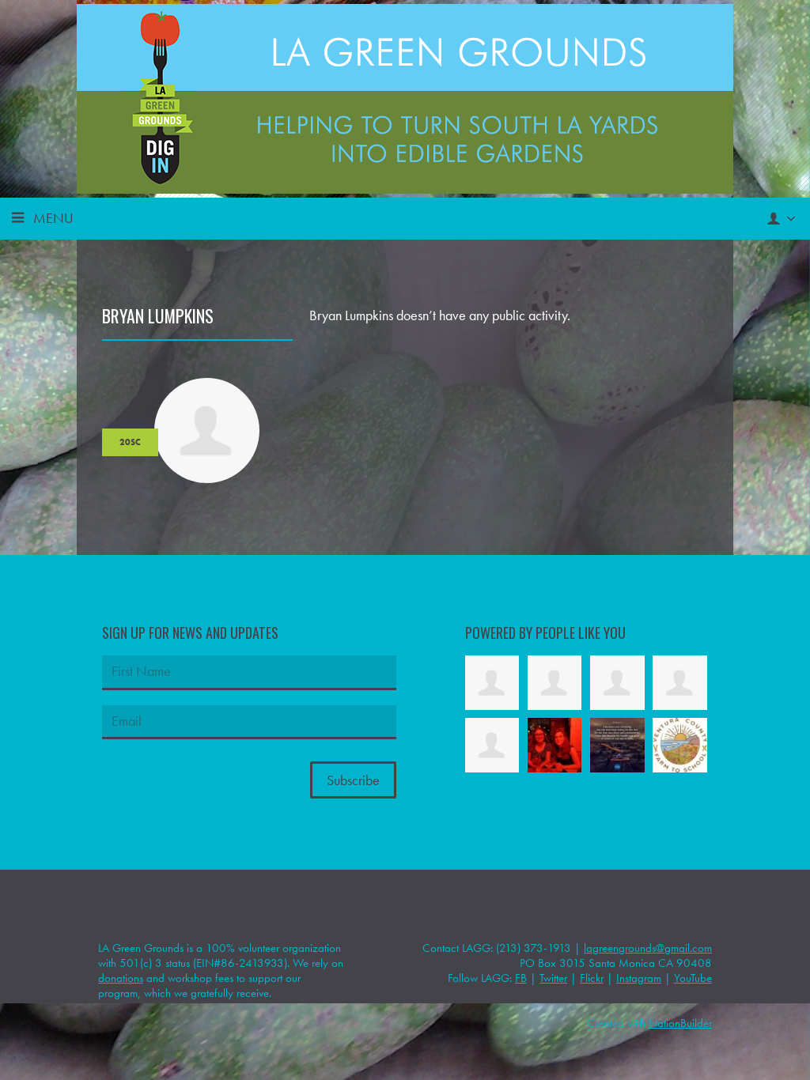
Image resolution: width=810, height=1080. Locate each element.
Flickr (592, 978)
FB (521, 978)
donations (120, 978)
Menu (53, 218)
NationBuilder (680, 1023)
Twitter (553, 978)
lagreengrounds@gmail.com (648, 948)
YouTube (693, 978)
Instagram (638, 978)
